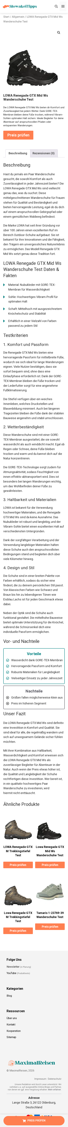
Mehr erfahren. (54, 1090)
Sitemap (11, 1037)
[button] (59, 33)
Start (6, 16)
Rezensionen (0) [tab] (44, 153)
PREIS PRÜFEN (36, 1120)
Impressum (40, 1079)
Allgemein (18, 16)
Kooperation (14, 1030)
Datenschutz (54, 1079)
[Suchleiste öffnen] (56, 6)
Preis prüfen (18, 135)
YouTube (11, 973)
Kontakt (11, 1024)
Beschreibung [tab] (18, 153)
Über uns (12, 1018)
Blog (9, 995)
